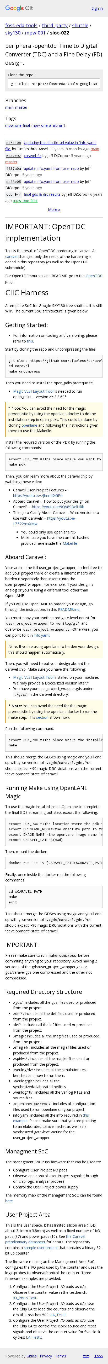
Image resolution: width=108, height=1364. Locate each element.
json (98, 1356)
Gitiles (31, 1356)
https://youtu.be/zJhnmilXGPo (38, 495)
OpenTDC (94, 275)
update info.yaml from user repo (51, 168)
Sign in (97, 8)
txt (86, 1356)
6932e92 (13, 156)
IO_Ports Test (24, 1297)
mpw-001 (35, 33)
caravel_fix (32, 155)
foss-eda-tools (21, 25)
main (9, 107)
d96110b (13, 143)
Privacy (46, 1356)
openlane (29, 425)
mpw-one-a (41, 125)
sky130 (12, 33)
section (42, 717)
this (30, 341)
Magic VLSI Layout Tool (33, 391)
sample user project (41, 1247)
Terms (60, 1356)
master (21, 107)
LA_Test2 (34, 1337)
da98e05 (13, 181)
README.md (68, 609)
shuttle (80, 25)
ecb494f (13, 194)
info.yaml (41, 635)
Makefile (70, 543)
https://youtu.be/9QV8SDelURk (58, 506)
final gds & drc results (42, 194)
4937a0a (13, 168)
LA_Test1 (58, 1314)
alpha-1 (59, 125)
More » (54, 209)
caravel (11, 256)
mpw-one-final (17, 125)
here (9, 1200)
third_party (55, 25)
